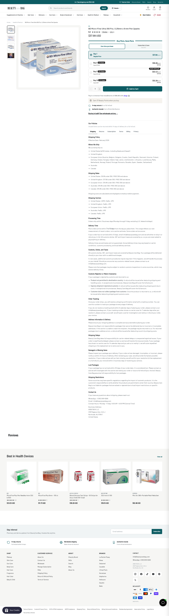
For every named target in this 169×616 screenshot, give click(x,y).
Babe (101, 586)
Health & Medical (18, 22)
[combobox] (76, 8)
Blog (154, 2)
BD (89, 26)
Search (149, 2)
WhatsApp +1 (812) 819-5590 (142, 560)
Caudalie (102, 567)
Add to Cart (133, 89)
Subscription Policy (139, 609)
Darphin (101, 583)
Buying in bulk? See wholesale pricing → (103, 113)
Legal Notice (150, 609)
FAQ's (143, 2)
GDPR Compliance (70, 609)
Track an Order (126, 2)
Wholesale (41, 563)
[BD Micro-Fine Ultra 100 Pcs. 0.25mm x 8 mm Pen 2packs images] (48, 57)
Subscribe (156, 531)
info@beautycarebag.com (141, 557)
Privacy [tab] (136, 131)
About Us (160, 2)
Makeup (9, 557)
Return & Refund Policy (45, 576)
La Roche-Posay (104, 557)
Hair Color (10, 576)
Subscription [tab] (111, 131)
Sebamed (102, 563)
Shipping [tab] (93, 131)
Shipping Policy (42, 573)
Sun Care (10, 563)
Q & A (111, 32)
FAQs (39, 570)
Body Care (10, 567)
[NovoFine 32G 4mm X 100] (116, 476)
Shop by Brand (136, 2)
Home (8, 22)
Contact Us (41, 560)
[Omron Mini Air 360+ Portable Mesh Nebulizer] (147, 476)
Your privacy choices (29, 612)
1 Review (104, 32)
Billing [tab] (128, 131)
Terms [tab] (121, 131)
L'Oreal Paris (103, 570)
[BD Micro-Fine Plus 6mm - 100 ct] (53, 476)
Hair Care (10, 570)
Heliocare (102, 580)
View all (159, 457)
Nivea (101, 560)
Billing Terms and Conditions (109, 609)
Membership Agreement (125, 609)
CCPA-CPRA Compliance (56, 609)
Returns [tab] (101, 131)
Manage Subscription (44, 567)
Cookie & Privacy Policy (40, 609)
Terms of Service (43, 580)
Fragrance (10, 573)
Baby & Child (11, 580)
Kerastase (102, 573)
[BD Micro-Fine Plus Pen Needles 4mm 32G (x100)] (21, 476)
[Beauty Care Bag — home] (16, 8)
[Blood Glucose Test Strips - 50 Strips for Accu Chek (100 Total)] (84, 476)
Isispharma (102, 576)
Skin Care (10, 560)
